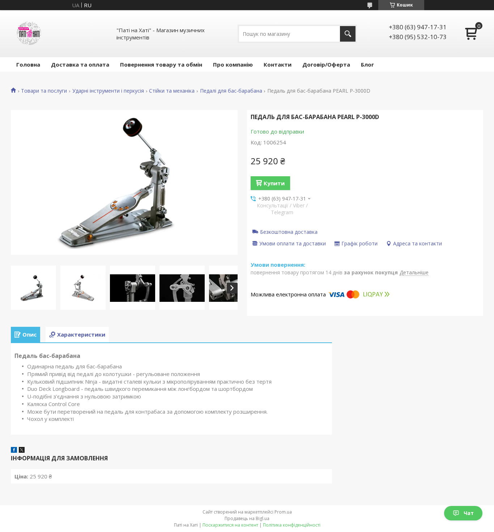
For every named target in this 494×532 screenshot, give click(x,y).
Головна (28, 64)
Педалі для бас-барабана (231, 91)
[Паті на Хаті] (29, 34)
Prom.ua (283, 512)
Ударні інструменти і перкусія (108, 91)
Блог (367, 64)
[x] (22, 450)
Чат (469, 513)
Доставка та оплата (80, 64)
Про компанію (233, 64)
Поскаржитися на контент (230, 525)
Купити (274, 183)
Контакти (277, 64)
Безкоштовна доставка (289, 231)
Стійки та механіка (172, 91)
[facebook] (14, 450)
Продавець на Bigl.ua (247, 518)
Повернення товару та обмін (161, 64)
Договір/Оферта (326, 64)
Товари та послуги (44, 91)
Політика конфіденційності (291, 525)
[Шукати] (347, 34)
